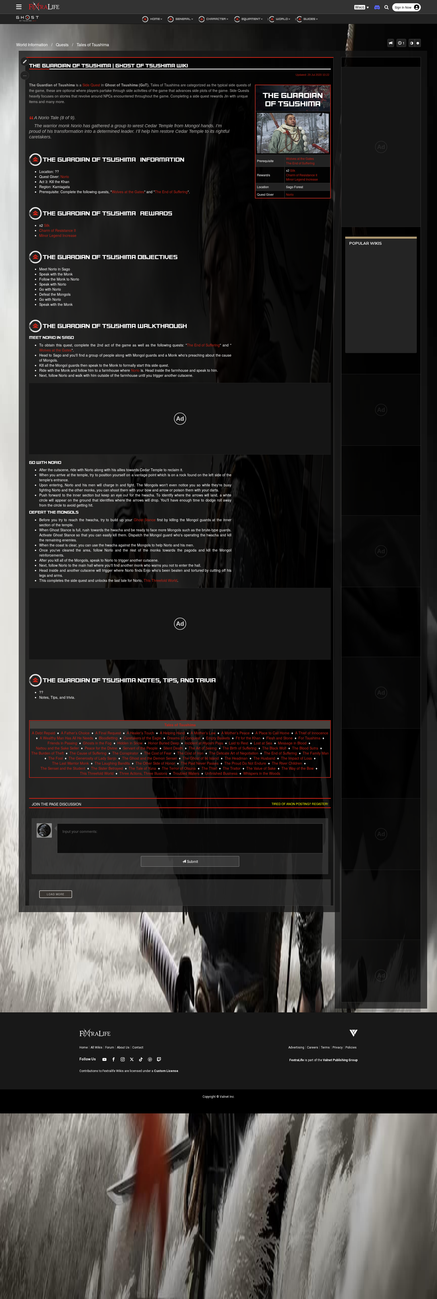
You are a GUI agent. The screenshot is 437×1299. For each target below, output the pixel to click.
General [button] (183, 19)
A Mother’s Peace (235, 732)
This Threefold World (160, 580)
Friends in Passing (62, 742)
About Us (123, 1047)
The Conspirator (125, 753)
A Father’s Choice (75, 732)
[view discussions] (390, 43)
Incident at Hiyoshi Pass (204, 742)
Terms (325, 1047)
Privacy (338, 1047)
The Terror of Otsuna (179, 768)
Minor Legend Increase (302, 179)
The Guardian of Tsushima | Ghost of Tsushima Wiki (108, 66)
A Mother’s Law (203, 732)
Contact (137, 1047)
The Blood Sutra (305, 748)
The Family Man (316, 753)
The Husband (264, 758)
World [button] (281, 19)
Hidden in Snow (129, 742)
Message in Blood (292, 742)
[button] (361, 7)
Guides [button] (309, 19)
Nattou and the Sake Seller (57, 748)
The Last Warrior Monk (70, 763)
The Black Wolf (274, 748)
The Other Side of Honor (155, 763)
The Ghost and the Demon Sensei (149, 758)
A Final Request (108, 732)
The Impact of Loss (296, 758)
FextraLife (296, 1060)
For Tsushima (309, 737)
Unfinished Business (221, 773)
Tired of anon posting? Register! (300, 804)
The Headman (236, 758)
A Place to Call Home (272, 732)
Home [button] (154, 19)
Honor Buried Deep (163, 742)
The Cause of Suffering (88, 753)
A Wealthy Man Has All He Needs (66, 737)
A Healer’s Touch (140, 732)
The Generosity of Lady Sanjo (92, 758)
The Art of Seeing (203, 748)
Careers (312, 1047)
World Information (32, 44)
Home (83, 1047)
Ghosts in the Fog (97, 742)
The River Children (287, 763)
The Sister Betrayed (107, 768)
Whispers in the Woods (261, 773)
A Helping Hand (172, 732)
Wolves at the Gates (300, 158)
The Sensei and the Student (62, 768)
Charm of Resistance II (301, 175)
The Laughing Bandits (112, 763)
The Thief (209, 768)
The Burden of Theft (47, 753)
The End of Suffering (300, 163)
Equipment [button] (250, 19)
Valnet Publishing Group (340, 1060)
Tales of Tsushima (93, 44)
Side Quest (91, 84)
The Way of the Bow (297, 768)
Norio (290, 194)
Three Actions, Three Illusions (143, 773)
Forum (109, 1047)
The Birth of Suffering (239, 748)
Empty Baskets (218, 737)
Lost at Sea (263, 742)
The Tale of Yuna (142, 768)
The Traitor (232, 768)
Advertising (296, 1047)
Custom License (166, 1071)
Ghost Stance (145, 519)
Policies (351, 1047)
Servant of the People (140, 748)
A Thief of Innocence (311, 732)
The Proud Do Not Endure (245, 763)
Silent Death (173, 748)
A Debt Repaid (43, 732)
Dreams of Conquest (183, 737)
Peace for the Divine (101, 748)
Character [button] (216, 19)
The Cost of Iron (190, 753)
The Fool (55, 758)
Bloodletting (108, 737)
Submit (192, 861)
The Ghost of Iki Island (201, 758)
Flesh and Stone (279, 737)
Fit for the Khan (248, 737)
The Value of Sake (261, 768)
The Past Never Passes (200, 763)
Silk (292, 170)
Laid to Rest (238, 742)
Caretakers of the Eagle (142, 737)
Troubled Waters (186, 773)
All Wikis (96, 1047)
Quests (62, 44)
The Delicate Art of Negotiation (233, 753)
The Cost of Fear (157, 753)
